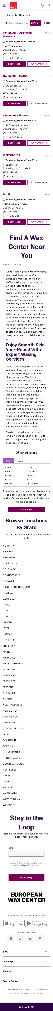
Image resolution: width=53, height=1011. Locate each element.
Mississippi (9, 681)
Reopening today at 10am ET (20, 41)
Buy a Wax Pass (38, 64)
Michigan (9, 669)
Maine (6, 651)
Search (35, 23)
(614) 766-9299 (14, 216)
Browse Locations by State (26, 524)
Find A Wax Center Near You (26, 247)
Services (26, 453)
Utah (6, 781)
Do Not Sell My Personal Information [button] (26, 993)
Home (6, 264)
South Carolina (13, 763)
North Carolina (13, 728)
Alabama (8, 545)
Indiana (8, 622)
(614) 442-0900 (14, 97)
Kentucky (9, 640)
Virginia (8, 787)
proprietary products (18, 303)
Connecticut (11, 575)
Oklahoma (9, 740)
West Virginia (12, 799)
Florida (8, 592)
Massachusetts (13, 663)
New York (9, 722)
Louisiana (9, 645)
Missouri (8, 687)
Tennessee (9, 769)
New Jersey (10, 710)
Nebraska (9, 693)
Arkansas (9, 557)
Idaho (6, 610)
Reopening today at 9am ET (20, 81)
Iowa (6, 628)
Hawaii (7, 604)
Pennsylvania (11, 752)
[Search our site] (42, 5)
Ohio (6, 734)
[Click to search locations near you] (6, 23)
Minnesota (9, 675)
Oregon (8, 746)
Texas (6, 775)
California (10, 563)
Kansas (7, 634)
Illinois (8, 616)
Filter (47, 22)
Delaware (9, 581)
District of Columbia (16, 587)
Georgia (8, 598)
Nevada (8, 699)
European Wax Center (21, 989)
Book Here (14, 64)
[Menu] (4, 5)
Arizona (8, 551)
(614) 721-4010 (14, 58)
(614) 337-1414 (14, 137)
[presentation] (26, 951)
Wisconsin (9, 805)
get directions (10, 53)
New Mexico (10, 716)
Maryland (9, 657)
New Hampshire (13, 704)
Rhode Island (11, 757)
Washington (11, 793)
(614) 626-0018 (14, 176)
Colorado (9, 569)
